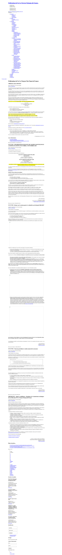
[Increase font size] (13, 8)
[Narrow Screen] (12, 6)
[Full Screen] (12, 5)
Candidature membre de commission (13, 437)
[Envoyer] (9, 86)
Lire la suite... (10, 487)
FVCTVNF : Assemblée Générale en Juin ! (16, 446)
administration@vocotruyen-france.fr (19, 123)
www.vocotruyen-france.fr (28, 127)
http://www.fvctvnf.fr (42, 345)
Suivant (11, 461)
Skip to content (12, 553)
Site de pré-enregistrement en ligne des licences (17, 140)
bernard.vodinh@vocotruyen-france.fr (39, 201)
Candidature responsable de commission (14, 435)
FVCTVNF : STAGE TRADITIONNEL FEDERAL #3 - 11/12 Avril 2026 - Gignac (22, 447)
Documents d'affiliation (13, 139)
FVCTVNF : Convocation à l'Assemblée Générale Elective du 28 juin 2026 (21, 445)
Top (10, 552)
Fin (10, 462)
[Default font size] (13, 9)
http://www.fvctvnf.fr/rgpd (29, 303)
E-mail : (9, 545)
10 (10, 460)
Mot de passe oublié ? (13, 535)
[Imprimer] (13, 86)
